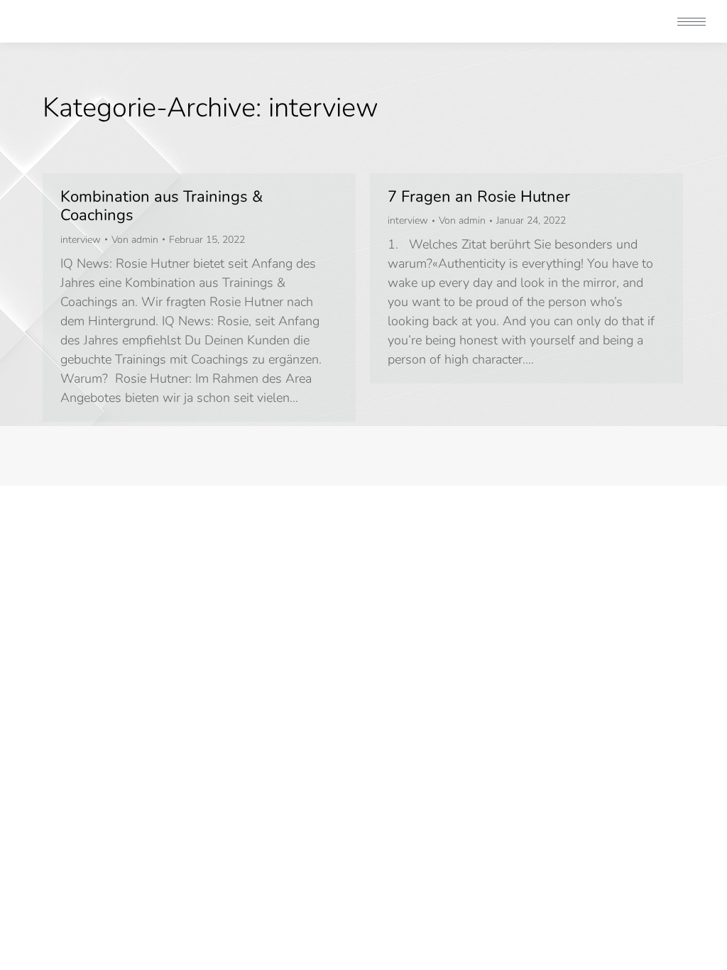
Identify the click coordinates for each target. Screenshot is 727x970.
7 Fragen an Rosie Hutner (479, 196)
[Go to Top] (706, 948)
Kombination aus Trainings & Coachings (161, 206)
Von (134, 239)
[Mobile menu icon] (691, 22)
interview (80, 239)
